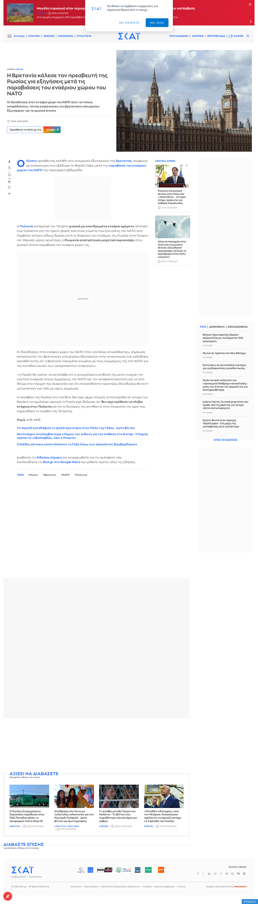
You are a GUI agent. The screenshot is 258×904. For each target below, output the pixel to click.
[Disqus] (96, 530)
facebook (9, 162)
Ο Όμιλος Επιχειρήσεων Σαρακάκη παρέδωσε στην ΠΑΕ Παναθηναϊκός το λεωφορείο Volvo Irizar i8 (27, 816)
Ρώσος (31, 160)
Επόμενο (250, 21)
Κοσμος (19, 69)
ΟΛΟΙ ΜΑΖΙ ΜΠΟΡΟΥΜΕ (120, 871)
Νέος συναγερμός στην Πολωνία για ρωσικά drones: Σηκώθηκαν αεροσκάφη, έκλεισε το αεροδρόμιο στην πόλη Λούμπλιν (172, 249)
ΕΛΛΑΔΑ (19, 36)
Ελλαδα (41, 13)
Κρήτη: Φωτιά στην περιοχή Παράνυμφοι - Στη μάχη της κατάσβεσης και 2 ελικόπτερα (221, 423)
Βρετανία (50, 475)
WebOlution (240, 887)
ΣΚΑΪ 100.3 (90, 870)
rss (232, 873)
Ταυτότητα (75, 887)
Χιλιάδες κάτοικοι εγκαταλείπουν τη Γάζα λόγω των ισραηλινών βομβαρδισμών (77, 444)
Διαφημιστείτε (18, 877)
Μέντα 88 (148, 870)
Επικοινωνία (35, 877)
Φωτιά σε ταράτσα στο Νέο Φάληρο (224, 353)
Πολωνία (27, 226)
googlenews (244, 873)
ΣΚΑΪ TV (81, 870)
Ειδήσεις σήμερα (49, 457)
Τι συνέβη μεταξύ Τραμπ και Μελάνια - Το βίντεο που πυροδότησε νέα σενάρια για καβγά (118, 816)
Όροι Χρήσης (91, 887)
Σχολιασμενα (238, 327)
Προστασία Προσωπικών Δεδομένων (120, 887)
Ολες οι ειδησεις (225, 440)
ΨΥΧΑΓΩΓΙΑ (84, 36)
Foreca (181, 887)
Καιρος (238, 36)
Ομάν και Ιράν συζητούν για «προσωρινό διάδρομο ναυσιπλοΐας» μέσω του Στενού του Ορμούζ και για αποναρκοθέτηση (225, 385)
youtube (238, 873)
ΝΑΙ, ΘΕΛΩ (157, 22)
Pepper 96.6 (137, 870)
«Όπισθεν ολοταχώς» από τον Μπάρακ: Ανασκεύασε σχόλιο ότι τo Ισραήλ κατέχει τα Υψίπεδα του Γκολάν (162, 816)
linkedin (209, 873)
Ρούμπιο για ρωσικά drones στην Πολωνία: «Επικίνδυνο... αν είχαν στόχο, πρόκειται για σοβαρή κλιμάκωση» (172, 197)
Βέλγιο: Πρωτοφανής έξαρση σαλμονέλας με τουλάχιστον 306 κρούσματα (223, 338)
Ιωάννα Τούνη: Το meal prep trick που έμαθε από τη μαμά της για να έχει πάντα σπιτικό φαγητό (225, 405)
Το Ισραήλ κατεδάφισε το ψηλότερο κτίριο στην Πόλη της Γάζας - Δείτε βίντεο (76, 428)
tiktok (221, 873)
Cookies (147, 887)
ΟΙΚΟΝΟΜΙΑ (65, 36)
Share (9, 193)
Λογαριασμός (247, 36)
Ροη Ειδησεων (178, 36)
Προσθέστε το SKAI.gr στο (32, 129)
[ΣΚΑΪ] (129, 36)
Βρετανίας (124, 160)
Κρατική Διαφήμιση (164, 887)
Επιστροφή (249, 891)
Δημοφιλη (216, 327)
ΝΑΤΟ (66, 475)
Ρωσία (34, 475)
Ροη (203, 327)
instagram (215, 873)
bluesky (226, 873)
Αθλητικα (14, 826)
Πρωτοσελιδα (216, 36)
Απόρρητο (249, 901)
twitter (9, 168)
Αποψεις (198, 36)
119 (9, 179)
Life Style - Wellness (66, 826)
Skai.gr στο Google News (62, 462)
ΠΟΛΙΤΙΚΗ (34, 36)
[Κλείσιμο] (250, 4)
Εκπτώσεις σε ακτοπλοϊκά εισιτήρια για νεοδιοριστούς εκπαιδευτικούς (224, 366)
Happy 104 (160, 870)
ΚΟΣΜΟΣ (49, 36)
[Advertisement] (96, 746)
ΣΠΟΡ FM (104, 870)
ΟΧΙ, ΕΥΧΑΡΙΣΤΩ (129, 22)
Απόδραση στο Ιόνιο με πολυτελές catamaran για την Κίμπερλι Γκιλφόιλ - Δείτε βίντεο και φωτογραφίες (74, 816)
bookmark (9, 187)
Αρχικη (10, 69)
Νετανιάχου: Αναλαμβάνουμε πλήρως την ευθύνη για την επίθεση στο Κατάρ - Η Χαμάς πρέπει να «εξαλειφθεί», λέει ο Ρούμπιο (82, 436)
